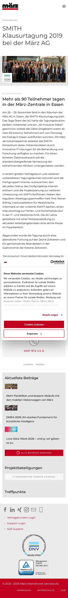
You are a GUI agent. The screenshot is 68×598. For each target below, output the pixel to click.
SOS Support (15, 528)
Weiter (39, 364)
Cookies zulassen (34, 324)
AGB (63, 590)
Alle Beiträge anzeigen (36, 453)
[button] (64, 6)
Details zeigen (50, 315)
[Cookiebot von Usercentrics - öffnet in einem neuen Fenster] (50, 262)
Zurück (29, 364)
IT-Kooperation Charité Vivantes (34, 477)
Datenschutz (45, 590)
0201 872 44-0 (34, 350)
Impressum (24, 590)
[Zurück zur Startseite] (10, 6)
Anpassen (32, 333)
